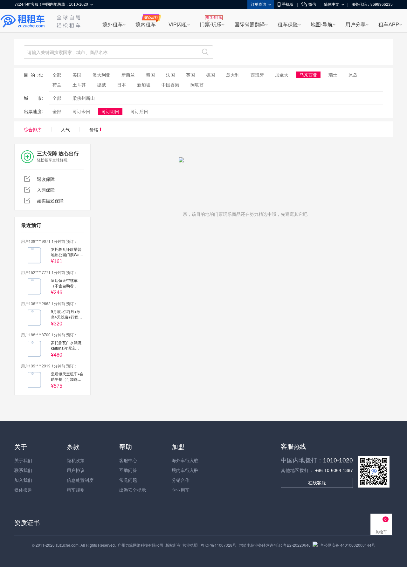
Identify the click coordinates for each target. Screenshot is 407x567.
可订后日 (139, 111)
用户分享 (355, 24)
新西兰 (128, 75)
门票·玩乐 (211, 24)
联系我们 (23, 470)
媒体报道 (23, 490)
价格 (94, 129)
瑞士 (332, 75)
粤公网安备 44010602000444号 (347, 545)
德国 (210, 75)
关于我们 (23, 460)
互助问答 (128, 470)
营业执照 (190, 545)
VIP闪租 (178, 24)
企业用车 (181, 490)
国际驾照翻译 (249, 24)
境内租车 (145, 24)
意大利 (232, 75)
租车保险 (288, 24)
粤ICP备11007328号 (218, 545)
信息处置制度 (80, 480)
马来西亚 (308, 75)
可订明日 (110, 111)
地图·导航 (322, 24)
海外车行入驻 (185, 460)
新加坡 (143, 84)
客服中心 (128, 460)
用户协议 (76, 470)
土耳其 (79, 84)
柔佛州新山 (83, 98)
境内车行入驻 (185, 470)
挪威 (101, 84)
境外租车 (112, 24)
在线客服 (317, 482)
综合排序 (33, 129)
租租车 (22, 21)
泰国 (150, 75)
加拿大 (281, 75)
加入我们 (23, 480)
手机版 (287, 4)
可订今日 (81, 111)
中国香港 (170, 84)
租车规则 (76, 490)
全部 (56, 75)
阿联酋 (197, 84)
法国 (170, 75)
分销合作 (181, 480)
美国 (76, 75)
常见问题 (128, 480)
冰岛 (352, 75)
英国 (190, 75)
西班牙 (257, 75)
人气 (65, 129)
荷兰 (56, 84)
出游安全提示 (132, 490)
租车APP (388, 24)
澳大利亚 (101, 75)
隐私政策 (76, 460)
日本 (121, 84)
